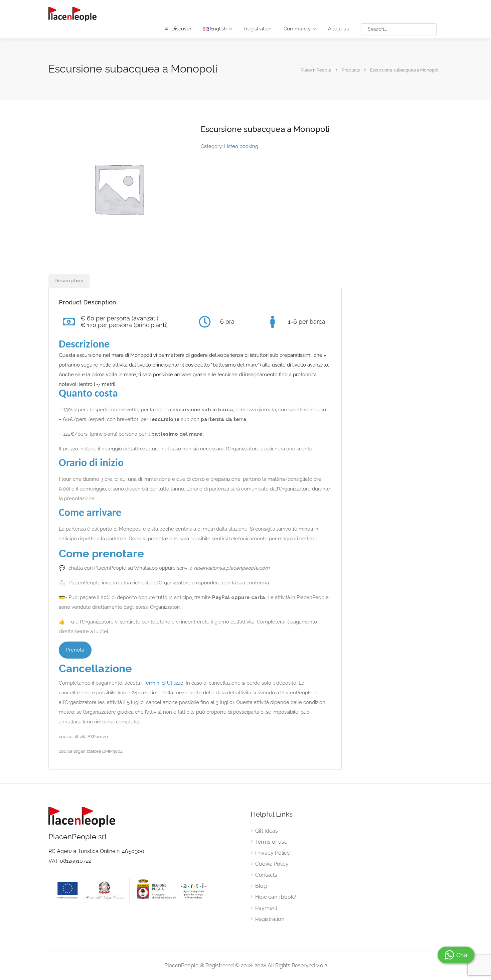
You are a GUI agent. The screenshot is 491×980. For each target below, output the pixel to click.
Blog (261, 886)
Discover (180, 29)
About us (338, 29)
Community (297, 29)
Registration (258, 29)
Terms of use (271, 842)
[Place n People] (72, 14)
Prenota (75, 650)
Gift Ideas (266, 831)
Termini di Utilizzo (163, 683)
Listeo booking (241, 146)
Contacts (266, 875)
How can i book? (275, 897)
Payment (266, 908)
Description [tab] (69, 281)
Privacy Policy (272, 853)
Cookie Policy (272, 864)
